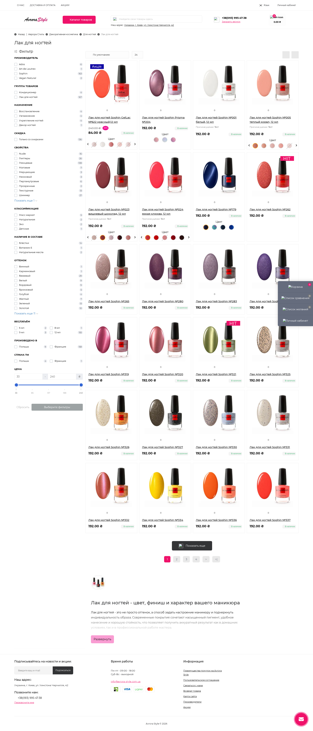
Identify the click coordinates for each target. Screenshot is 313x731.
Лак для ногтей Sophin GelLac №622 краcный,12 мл (109, 120)
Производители (192, 701)
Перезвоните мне (24, 702)
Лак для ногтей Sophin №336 (216, 520)
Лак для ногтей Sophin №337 (270, 520)
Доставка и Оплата (42, 5)
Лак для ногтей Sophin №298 (270, 301)
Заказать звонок (231, 21)
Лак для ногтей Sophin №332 (108, 520)
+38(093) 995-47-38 (234, 18)
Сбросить (22, 407)
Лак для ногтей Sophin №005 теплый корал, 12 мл (270, 120)
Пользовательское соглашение (201, 680)
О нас (20, 5)
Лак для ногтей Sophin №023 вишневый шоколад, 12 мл (109, 211)
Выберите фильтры (57, 407)
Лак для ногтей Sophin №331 (270, 447)
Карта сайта (190, 696)
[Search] (115, 19)
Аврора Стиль (36, 34)
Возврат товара (192, 691)
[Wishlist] (185, 73)
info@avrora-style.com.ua (125, 681)
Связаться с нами (193, 685)
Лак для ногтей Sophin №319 (108, 374)
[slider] (16, 385)
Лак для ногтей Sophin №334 (162, 520)
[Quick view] (185, 66)
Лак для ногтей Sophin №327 (162, 447)
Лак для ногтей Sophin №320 (162, 374)
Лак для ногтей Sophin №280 (162, 301)
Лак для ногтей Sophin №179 (216, 209)
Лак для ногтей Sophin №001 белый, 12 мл (216, 120)
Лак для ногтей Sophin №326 (108, 447)
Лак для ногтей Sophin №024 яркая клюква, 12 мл (162, 211)
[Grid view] (295, 54)
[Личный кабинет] (295, 320)
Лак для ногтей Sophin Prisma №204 (163, 120)
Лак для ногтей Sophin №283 (216, 301)
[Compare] (185, 79)
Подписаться (62, 670)
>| (216, 559)
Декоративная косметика (63, 34)
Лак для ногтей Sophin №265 (108, 301)
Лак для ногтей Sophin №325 (270, 374)
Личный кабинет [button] (286, 5)
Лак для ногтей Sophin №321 (216, 374)
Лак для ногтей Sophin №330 (216, 447)
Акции (65, 5)
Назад (21, 34)
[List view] (286, 54)
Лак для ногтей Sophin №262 (270, 209)
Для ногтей (89, 34)
